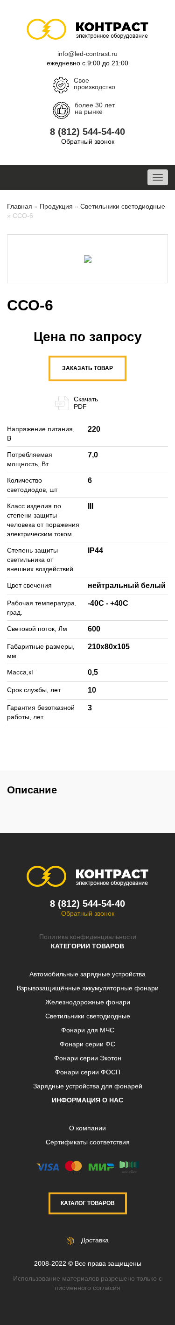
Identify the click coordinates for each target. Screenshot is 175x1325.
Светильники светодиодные (122, 206)
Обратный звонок (87, 141)
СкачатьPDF (86, 402)
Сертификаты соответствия (88, 1142)
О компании (87, 1128)
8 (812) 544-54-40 (87, 131)
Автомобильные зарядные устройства (87, 974)
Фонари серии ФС (87, 1044)
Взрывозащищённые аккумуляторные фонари (88, 988)
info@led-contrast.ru (87, 53)
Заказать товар (87, 368)
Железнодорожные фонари (87, 1002)
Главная (19, 206)
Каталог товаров (88, 1203)
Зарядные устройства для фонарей (87, 1086)
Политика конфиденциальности (87, 936)
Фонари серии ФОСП (87, 1072)
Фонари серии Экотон (87, 1058)
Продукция (56, 206)
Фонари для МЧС (87, 1030)
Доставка (94, 1240)
